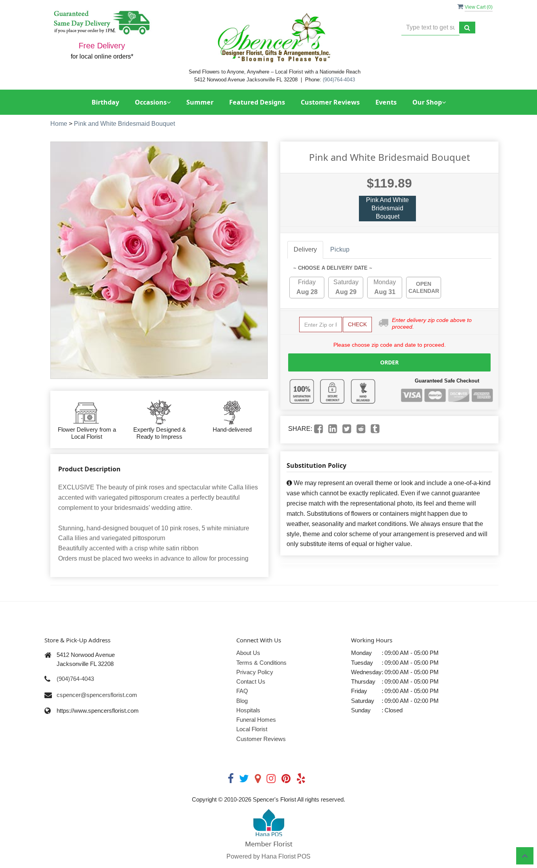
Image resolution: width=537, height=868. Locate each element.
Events (386, 102)
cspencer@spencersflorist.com (97, 694)
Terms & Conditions (261, 662)
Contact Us (250, 681)
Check (357, 324)
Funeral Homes (256, 719)
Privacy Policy (254, 672)
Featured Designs (257, 102)
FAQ (242, 691)
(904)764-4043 (339, 80)
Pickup (339, 249)
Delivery (305, 249)
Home (58, 123)
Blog (242, 700)
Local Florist (251, 729)
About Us (248, 652)
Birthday (105, 102)
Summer (199, 102)
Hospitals (248, 710)
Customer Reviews (330, 102)
